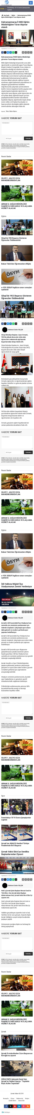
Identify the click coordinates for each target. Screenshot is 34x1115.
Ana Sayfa (6, 15)
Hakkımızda (19, 1098)
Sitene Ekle (21, 1100)
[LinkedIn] (10, 52)
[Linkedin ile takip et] (19, 1106)
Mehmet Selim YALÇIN (15, 330)
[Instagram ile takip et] (23, 1106)
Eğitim (13, 15)
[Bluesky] (8, 52)
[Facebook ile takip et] (6, 1106)
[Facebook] (2, 52)
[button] (26, 52)
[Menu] (30, 2)
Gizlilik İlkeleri (12, 1100)
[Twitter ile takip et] (10, 1106)
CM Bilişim (7, 1112)
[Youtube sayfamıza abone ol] (15, 1106)
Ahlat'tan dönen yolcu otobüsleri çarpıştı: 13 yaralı (20, 9)
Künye (12, 1098)
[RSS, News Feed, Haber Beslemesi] (28, 1106)
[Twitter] (5, 52)
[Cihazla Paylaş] (16, 52)
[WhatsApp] (13, 52)
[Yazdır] (23, 52)
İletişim (27, 1098)
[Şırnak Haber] (6, 2)
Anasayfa (6, 1098)
